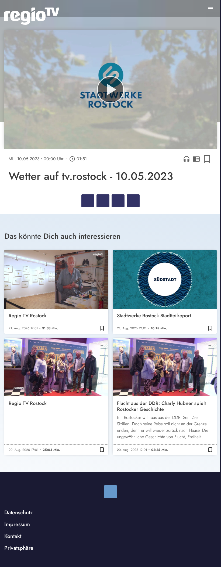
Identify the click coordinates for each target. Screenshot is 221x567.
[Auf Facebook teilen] (87, 200)
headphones (186, 159)
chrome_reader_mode (196, 159)
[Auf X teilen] (102, 200)
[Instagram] (110, 491)
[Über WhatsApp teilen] (118, 200)
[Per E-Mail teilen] (133, 200)
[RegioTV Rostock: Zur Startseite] (31, 16)
